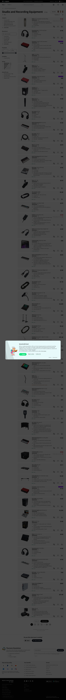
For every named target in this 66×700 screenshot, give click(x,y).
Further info (38, 354)
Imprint (50, 357)
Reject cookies (31, 354)
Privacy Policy (55, 357)
